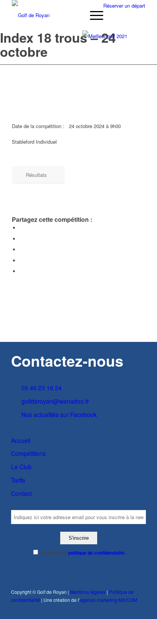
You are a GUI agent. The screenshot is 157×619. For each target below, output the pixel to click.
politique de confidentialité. (97, 553)
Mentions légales (88, 592)
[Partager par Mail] (21, 271)
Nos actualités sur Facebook (59, 414)
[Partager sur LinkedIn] (21, 260)
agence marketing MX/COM (108, 600)
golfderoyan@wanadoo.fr (55, 401)
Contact (21, 493)
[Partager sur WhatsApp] (21, 249)
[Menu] (92, 15)
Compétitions (28, 453)
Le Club (21, 466)
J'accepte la (83, 553)
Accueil (20, 440)
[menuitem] (92, 15)
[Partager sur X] (21, 238)
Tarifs (18, 480)
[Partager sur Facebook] (21, 227)
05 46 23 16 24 (41, 387)
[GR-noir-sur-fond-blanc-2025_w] (65, 15)
